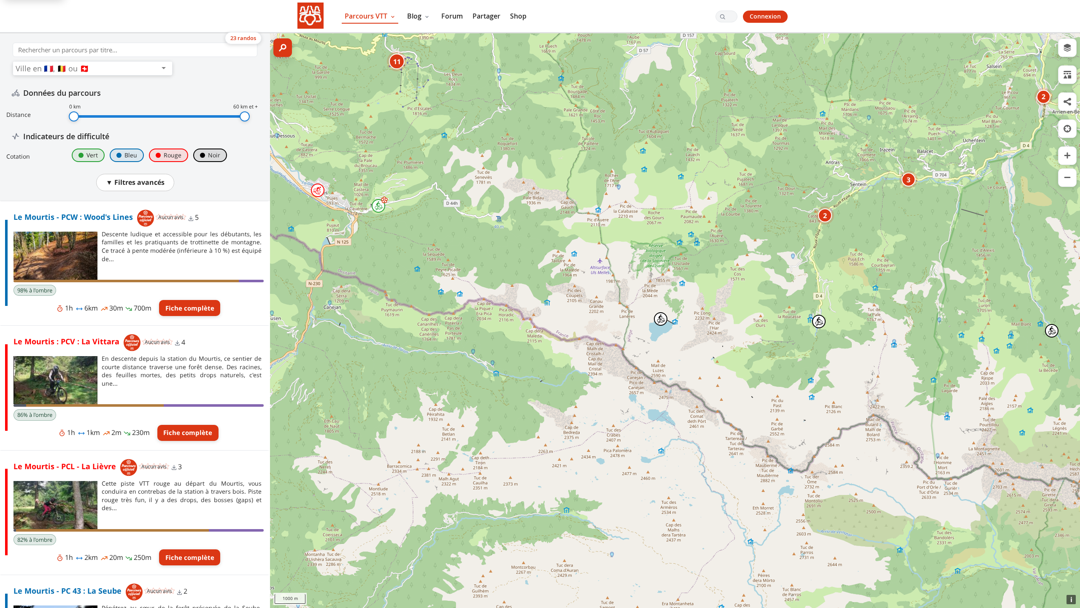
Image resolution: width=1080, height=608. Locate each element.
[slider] (74, 116)
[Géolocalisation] (1067, 128)
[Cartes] (1067, 47)
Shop (518, 16)
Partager (486, 16)
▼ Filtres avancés (135, 182)
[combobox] (87, 68)
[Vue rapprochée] (1067, 155)
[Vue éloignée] (1067, 177)
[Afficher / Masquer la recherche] (282, 47)
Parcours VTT (367, 16)
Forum (452, 16)
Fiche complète (189, 308)
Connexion (765, 16)
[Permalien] (1067, 101)
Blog (415, 16)
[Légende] (1067, 74)
